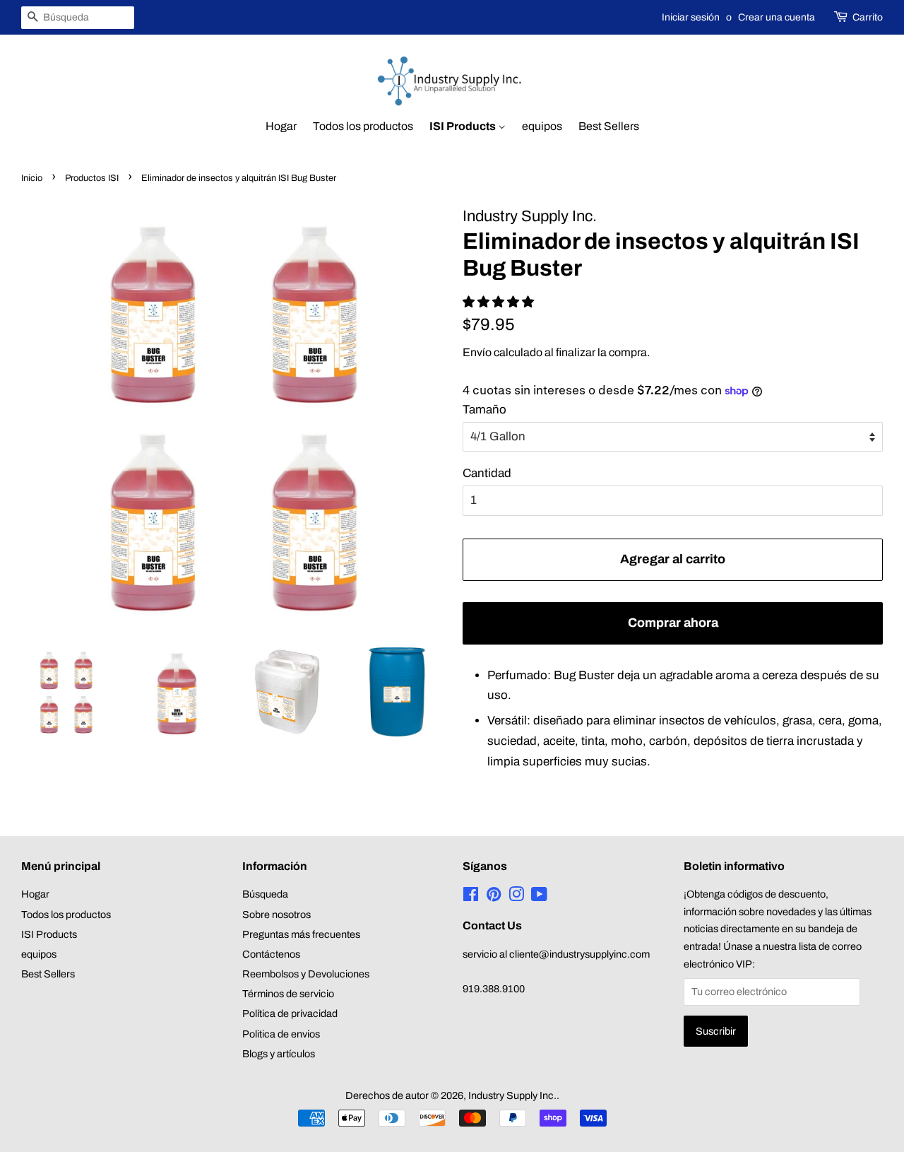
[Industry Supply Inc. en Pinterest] (493, 897)
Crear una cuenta (776, 17)
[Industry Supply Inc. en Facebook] (471, 897)
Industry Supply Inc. (512, 1095)
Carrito (867, 17)
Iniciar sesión (691, 17)
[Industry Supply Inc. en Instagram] (516, 897)
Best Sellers (608, 126)
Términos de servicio (288, 993)
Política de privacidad (290, 1013)
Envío (477, 352)
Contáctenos (271, 954)
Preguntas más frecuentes (301, 934)
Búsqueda (265, 894)
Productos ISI (92, 178)
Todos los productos (363, 126)
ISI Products (463, 126)
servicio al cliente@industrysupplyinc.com (556, 954)
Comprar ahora (673, 623)
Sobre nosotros (276, 914)
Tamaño (484, 409)
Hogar (281, 126)
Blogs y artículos (278, 1053)
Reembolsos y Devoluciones (305, 974)
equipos (542, 126)
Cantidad (487, 473)
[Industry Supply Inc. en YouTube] (539, 897)
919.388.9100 (494, 988)
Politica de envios (281, 1034)
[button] (500, 302)
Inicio (31, 178)
